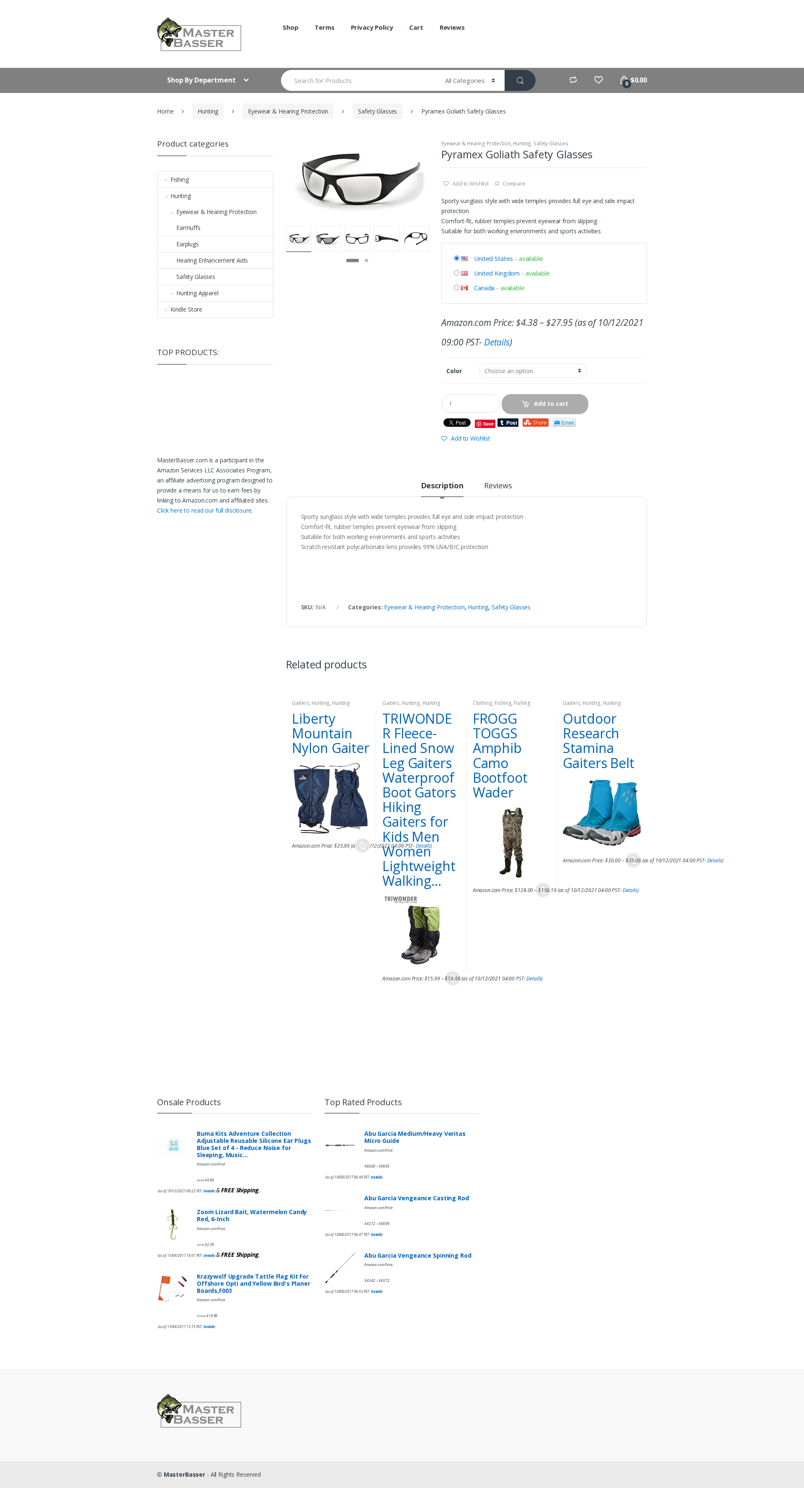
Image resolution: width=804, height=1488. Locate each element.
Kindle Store (186, 309)
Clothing (482, 703)
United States (493, 258)
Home (165, 111)
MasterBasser (184, 1474)
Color (453, 371)
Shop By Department (202, 80)
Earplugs (187, 244)
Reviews (452, 27)
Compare (514, 183)
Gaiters (300, 703)
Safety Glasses (377, 111)
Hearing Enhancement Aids (212, 260)
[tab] (442, 489)
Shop (290, 27)
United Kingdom (497, 273)
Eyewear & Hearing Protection (288, 111)
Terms (324, 27)
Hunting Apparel (197, 293)
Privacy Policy (372, 27)
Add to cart (551, 403)
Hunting (208, 111)
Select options (362, 845)
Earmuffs (188, 228)
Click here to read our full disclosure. (205, 510)
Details (497, 342)
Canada (484, 288)
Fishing (503, 703)
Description (442, 486)
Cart (416, 27)
